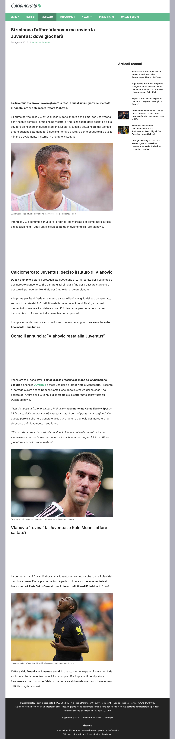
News (85, 16)
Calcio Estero (130, 16)
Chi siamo (67, 734)
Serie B (30, 16)
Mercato (47, 16)
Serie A (15, 16)
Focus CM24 (67, 16)
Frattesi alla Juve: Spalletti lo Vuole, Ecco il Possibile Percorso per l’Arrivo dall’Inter (146, 74)
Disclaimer (107, 734)
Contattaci (108, 717)
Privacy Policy (93, 734)
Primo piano (106, 16)
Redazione (79, 734)
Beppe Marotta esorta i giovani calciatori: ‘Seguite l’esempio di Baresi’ (147, 101)
